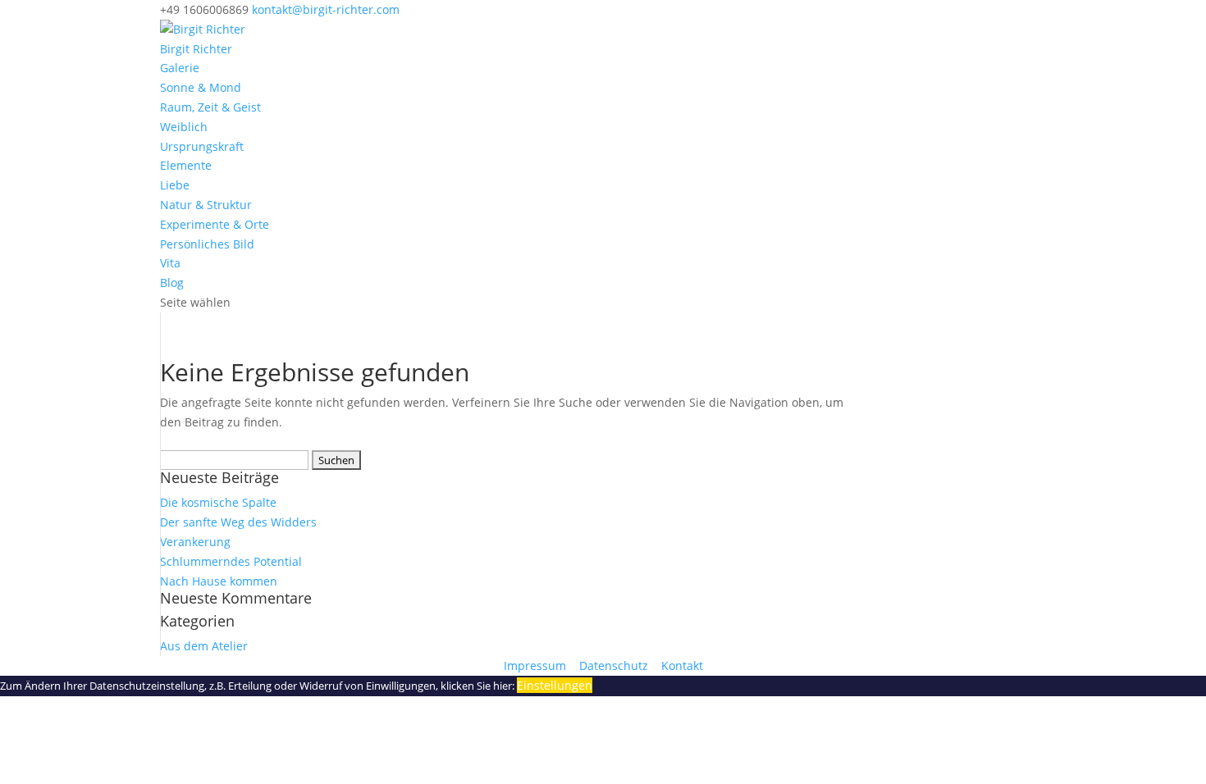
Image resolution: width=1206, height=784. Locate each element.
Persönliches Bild (207, 244)
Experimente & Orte (214, 224)
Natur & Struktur (206, 204)
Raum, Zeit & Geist (210, 107)
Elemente (186, 165)
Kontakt (682, 665)
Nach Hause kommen (218, 581)
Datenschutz (615, 665)
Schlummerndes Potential (231, 561)
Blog (172, 282)
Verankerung (195, 541)
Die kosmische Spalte (218, 502)
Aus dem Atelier (204, 646)
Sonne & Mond (200, 87)
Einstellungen (554, 685)
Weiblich (184, 126)
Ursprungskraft (202, 146)
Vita (170, 263)
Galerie (179, 67)
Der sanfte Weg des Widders (238, 522)
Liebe (175, 185)
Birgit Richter (196, 49)
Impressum (536, 665)
